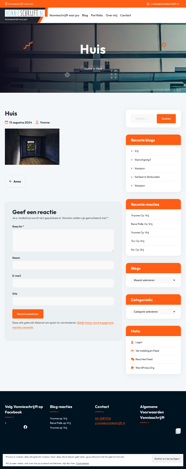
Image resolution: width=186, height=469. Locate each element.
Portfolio (97, 15)
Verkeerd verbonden (147, 177)
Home (88, 68)
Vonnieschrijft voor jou (64, 15)
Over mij (111, 15)
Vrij (136, 151)
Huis (99, 68)
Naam (16, 257)
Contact (125, 15)
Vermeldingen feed (147, 350)
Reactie (18, 226)
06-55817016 (103, 418)
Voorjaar (139, 168)
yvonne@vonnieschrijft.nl (165, 3)
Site (14, 293)
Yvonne (135, 215)
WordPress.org (145, 367)
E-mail (16, 275)
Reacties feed (144, 359)
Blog (85, 15)
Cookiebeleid (82, 463)
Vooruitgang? (142, 159)
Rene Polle (137, 224)
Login (139, 342)
